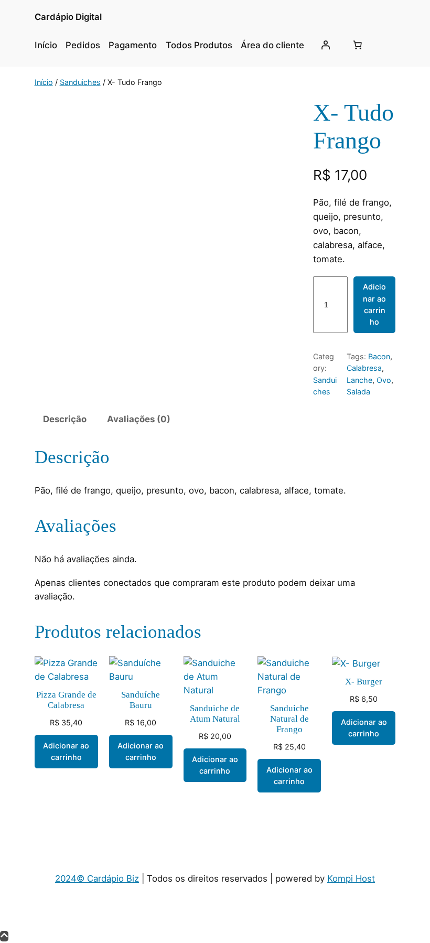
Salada (358, 391)
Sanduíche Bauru (140, 700)
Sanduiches (80, 82)
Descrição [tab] (65, 419)
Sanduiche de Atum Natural (215, 713)
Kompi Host (351, 878)
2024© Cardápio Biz (97, 878)
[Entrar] (325, 45)
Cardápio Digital (68, 17)
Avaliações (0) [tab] (138, 419)
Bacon (379, 356)
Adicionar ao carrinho (374, 304)
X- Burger (363, 682)
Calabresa (364, 367)
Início (44, 82)
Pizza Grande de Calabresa (66, 700)
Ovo (384, 380)
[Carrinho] (358, 45)
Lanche (359, 380)
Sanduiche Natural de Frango (289, 718)
